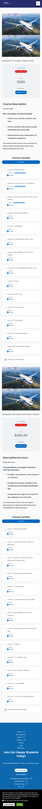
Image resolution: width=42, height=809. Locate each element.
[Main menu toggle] (38, 3)
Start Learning (21, 770)
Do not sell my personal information (16, 800)
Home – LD (21, 732)
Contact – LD (21, 740)
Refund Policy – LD (21, 781)
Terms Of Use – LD (21, 784)
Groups (21, 743)
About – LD (21, 737)
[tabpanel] (21, 126)
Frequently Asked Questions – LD (21, 779)
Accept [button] (19, 804)
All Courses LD (21, 734)
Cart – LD (21, 787)
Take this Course (21, 92)
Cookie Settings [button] (9, 804)
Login (21, 745)
